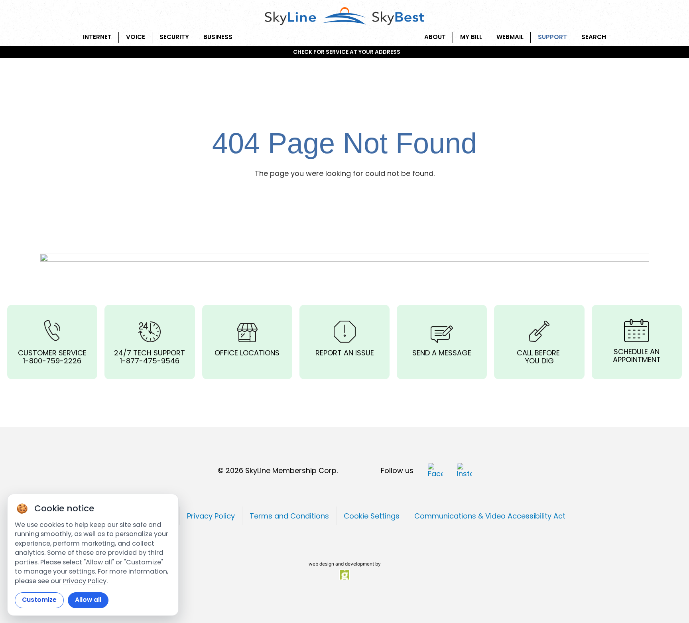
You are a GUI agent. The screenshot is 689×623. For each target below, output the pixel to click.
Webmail (510, 37)
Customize (39, 599)
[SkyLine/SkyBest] (344, 16)
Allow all (88, 599)
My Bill (471, 37)
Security (174, 37)
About (435, 37)
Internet (97, 37)
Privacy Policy (84, 581)
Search (593, 37)
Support (552, 37)
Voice (135, 37)
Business (217, 37)
